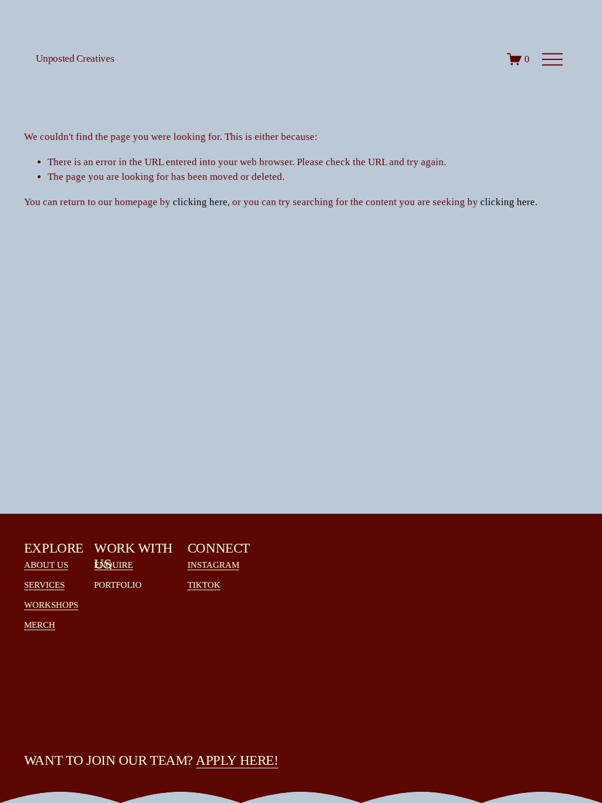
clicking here (200, 202)
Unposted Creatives (75, 58)
